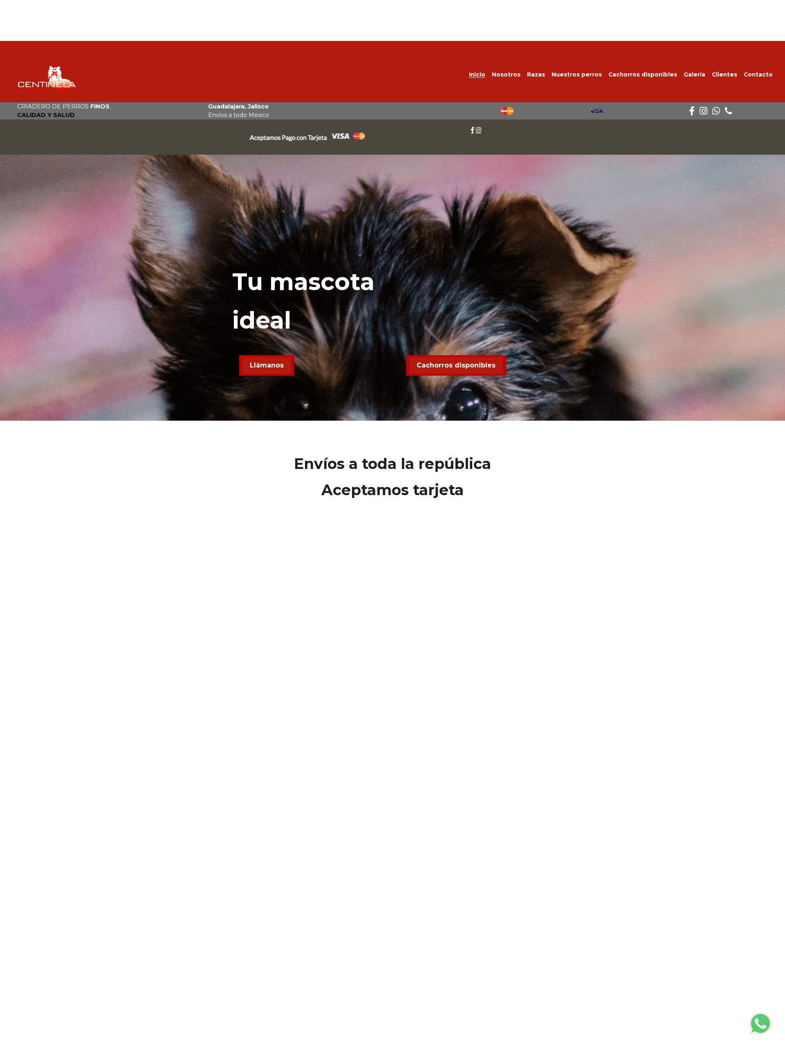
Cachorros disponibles (456, 365)
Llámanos (267, 365)
